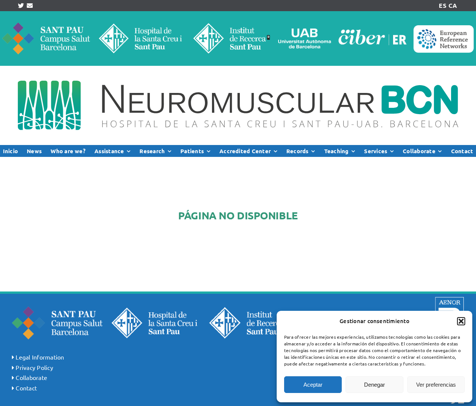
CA (452, 5)
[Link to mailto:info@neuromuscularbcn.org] (30, 6)
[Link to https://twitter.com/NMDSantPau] (21, 6)
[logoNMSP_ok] (238, 68)
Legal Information (40, 357)
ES (442, 5)
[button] (461, 321)
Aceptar (312, 384)
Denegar (374, 384)
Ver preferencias (436, 384)
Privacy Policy (34, 367)
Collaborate (31, 377)
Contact (26, 388)
